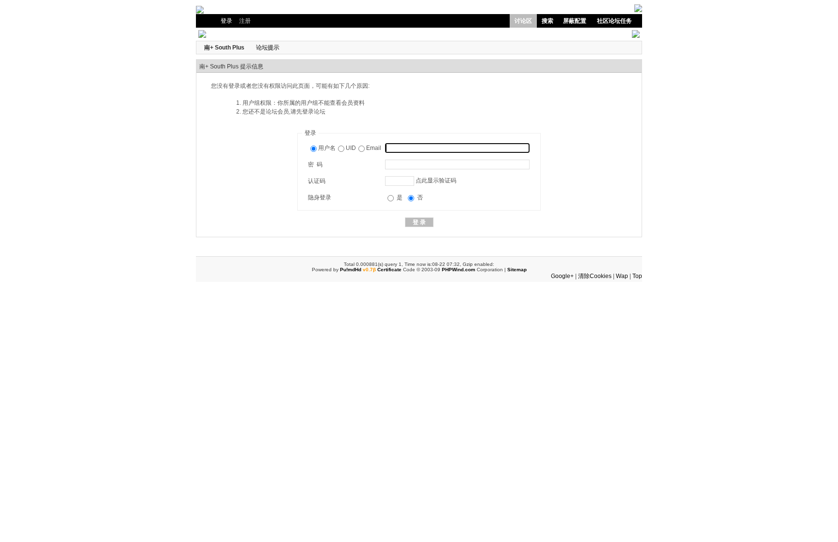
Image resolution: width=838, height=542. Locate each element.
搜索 (547, 20)
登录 (226, 20)
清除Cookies (595, 276)
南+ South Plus (224, 47)
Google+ (562, 276)
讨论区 (523, 20)
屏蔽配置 (574, 20)
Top (637, 276)
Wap (622, 276)
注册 (245, 20)
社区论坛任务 (614, 20)
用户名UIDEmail (349, 148)
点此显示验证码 (436, 180)
